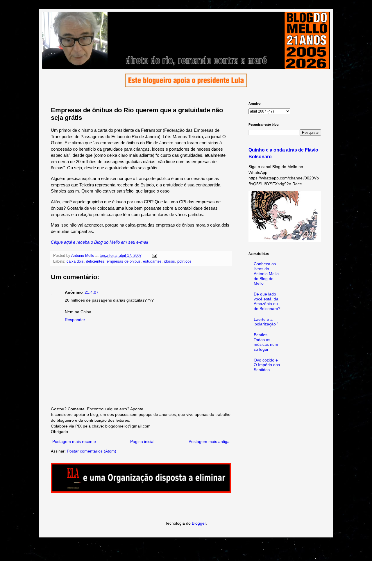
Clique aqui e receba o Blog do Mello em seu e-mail (99, 242)
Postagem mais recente (74, 441)
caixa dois (75, 261)
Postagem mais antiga (209, 441)
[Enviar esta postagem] (154, 256)
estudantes (152, 261)
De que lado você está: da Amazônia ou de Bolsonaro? (267, 301)
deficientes (95, 261)
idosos (169, 261)
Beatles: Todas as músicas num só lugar (266, 342)
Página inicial (142, 441)
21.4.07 (92, 292)
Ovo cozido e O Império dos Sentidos (267, 365)
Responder (75, 319)
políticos (184, 261)
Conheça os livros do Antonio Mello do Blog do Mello (266, 273)
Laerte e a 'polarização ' (266, 322)
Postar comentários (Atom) (91, 451)
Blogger (199, 523)
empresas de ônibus (124, 261)
